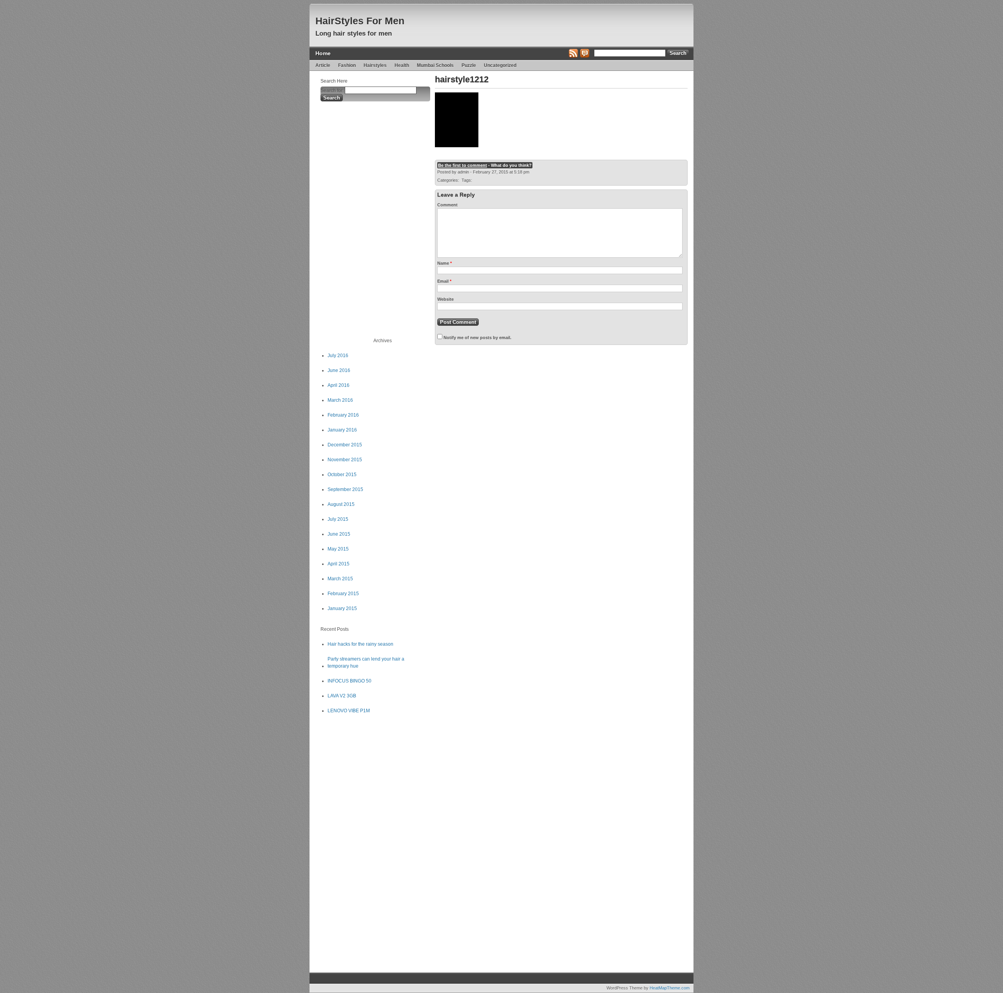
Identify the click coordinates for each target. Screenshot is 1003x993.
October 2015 (342, 474)
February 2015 (343, 593)
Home (323, 53)
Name (444, 263)
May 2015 (338, 549)
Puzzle (469, 65)
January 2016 (342, 430)
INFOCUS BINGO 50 (349, 681)
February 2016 (343, 415)
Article (322, 65)
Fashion (347, 65)
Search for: (332, 90)
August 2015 (341, 504)
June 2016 (339, 370)
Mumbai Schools (435, 65)
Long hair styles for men (353, 33)
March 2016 (340, 400)
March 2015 (340, 578)
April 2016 (338, 385)
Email (444, 281)
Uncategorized (500, 65)
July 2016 (338, 355)
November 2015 (345, 459)
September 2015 (345, 489)
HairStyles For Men (359, 20)
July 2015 (338, 519)
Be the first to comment (462, 165)
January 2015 (342, 608)
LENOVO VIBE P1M (349, 710)
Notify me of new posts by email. (477, 337)
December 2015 (345, 445)
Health (402, 65)
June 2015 (339, 534)
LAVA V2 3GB (342, 696)
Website (445, 299)
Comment (447, 204)
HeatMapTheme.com (670, 988)
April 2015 (338, 564)
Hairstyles (375, 65)
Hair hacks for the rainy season (360, 644)
